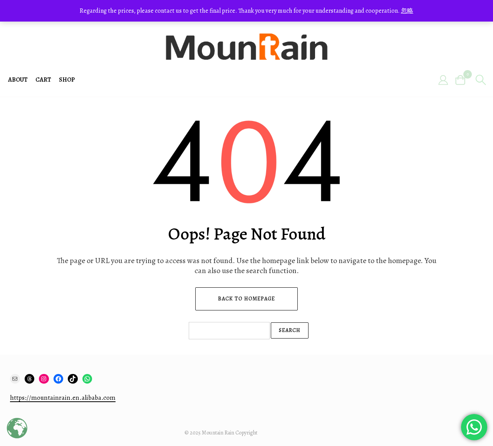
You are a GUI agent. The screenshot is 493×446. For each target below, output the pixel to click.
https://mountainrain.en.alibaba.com (63, 397)
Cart (43, 79)
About (18, 79)
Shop (67, 79)
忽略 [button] (407, 11)
